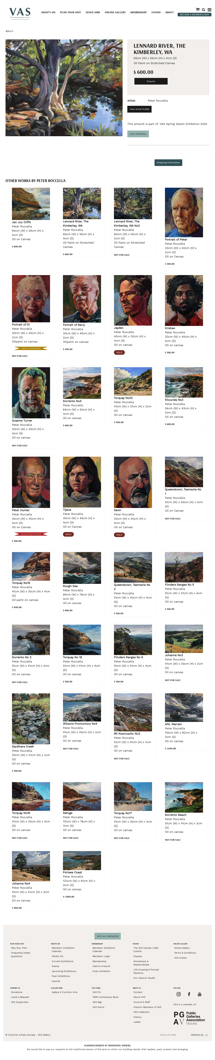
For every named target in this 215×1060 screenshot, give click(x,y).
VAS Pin (97, 992)
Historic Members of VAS (147, 1007)
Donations (16, 992)
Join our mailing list (107, 936)
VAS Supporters (19, 1002)
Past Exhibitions (61, 976)
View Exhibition (138, 134)
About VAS (139, 997)
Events (55, 966)
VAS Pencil (98, 1007)
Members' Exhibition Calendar (63, 950)
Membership (138, 12)
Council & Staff (141, 1002)
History (137, 1017)
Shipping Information (168, 162)
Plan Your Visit (70, 12)
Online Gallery (115, 12)
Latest (137, 1022)
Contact (137, 992)
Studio (156, 12)
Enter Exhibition (101, 971)
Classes (137, 956)
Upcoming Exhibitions (64, 971)
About (169, 12)
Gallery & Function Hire (64, 992)
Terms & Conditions (185, 953)
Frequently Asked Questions (20, 954)
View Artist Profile (139, 109)
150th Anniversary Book (105, 997)
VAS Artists (180, 958)
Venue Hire (93, 12)
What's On (48, 12)
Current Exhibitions (63, 961)
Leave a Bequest (20, 997)
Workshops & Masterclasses (141, 963)
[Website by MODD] (206, 1035)
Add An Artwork (101, 966)
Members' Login (101, 956)
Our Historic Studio (144, 978)
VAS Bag (97, 1002)
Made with (168, 1035)
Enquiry (151, 81)
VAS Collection (141, 1012)
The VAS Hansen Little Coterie (145, 950)
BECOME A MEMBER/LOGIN (194, 14)
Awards (56, 981)
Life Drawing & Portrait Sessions (146, 971)
